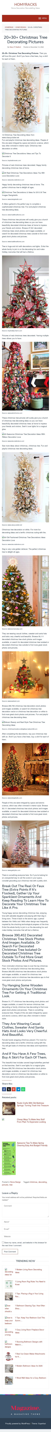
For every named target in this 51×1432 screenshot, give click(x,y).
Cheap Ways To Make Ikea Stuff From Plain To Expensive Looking (31, 1120)
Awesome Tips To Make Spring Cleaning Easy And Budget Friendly (32, 1144)
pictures (5, 1184)
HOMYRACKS (25, 4)
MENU (44, 18)
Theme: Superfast (39, 1423)
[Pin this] (14, 1089)
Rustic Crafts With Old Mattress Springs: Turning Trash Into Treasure (33, 1104)
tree (10, 1184)
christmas (33, 1182)
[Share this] (4, 1089)
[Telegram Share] (18, 1089)
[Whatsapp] (23, 1089)
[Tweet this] (9, 1089)
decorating (42, 1182)
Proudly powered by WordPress (17, 1423)
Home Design (15, 1182)
